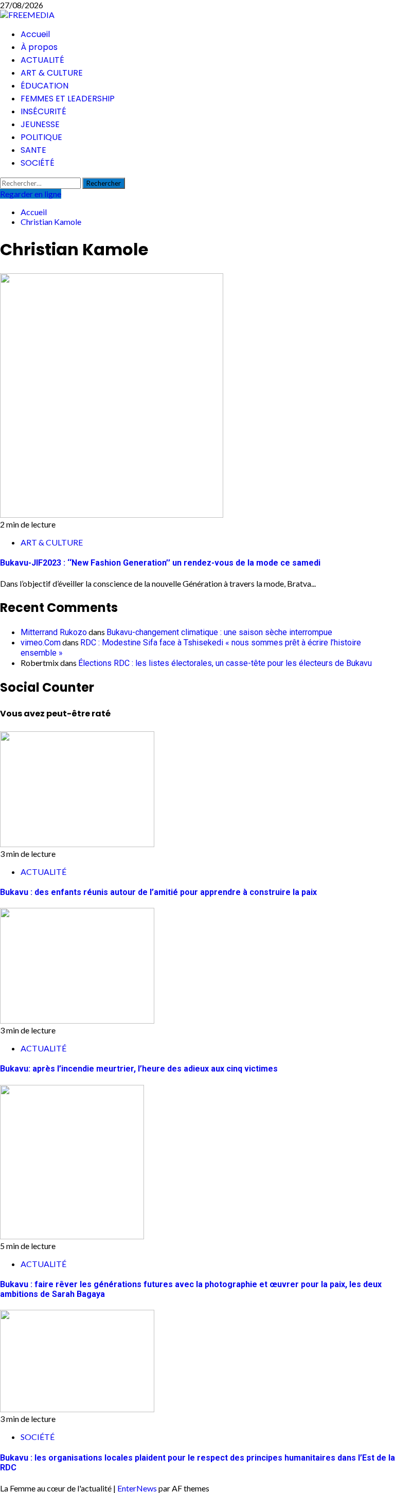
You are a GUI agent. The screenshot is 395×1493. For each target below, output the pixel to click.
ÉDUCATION (44, 86)
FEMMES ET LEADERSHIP (68, 98)
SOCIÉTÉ (38, 163)
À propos (39, 47)
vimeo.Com (41, 642)
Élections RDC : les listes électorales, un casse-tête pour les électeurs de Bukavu (225, 663)
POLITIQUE (41, 137)
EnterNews (137, 1488)
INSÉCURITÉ (43, 111)
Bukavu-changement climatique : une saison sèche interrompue (219, 632)
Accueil (35, 34)
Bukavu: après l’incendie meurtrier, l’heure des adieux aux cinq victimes (139, 1069)
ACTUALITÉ (42, 60)
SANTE (33, 150)
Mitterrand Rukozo (54, 632)
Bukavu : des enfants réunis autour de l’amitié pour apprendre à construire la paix (158, 892)
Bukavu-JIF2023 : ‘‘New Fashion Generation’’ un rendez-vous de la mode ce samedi (160, 563)
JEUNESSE (40, 124)
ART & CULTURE (52, 73)
